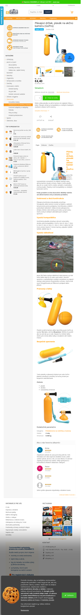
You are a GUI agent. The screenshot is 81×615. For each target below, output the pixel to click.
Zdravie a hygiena (12, 97)
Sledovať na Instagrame (58, 539)
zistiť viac (56, 2)
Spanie (9, 118)
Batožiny (9, 75)
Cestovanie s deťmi (13, 86)
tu (38, 604)
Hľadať (48, 12)
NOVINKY (10, 73)
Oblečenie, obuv (12, 121)
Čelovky (11, 110)
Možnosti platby (11, 512)
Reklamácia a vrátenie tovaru (15, 520)
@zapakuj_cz (49, 558)
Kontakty (8, 535)
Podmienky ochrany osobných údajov (18, 527)
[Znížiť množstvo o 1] (42, 99)
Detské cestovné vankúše (17, 94)
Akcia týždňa (13, 65)
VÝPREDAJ (10, 59)
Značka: (50, 29)
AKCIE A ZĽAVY (11, 62)
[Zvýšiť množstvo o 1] (42, 97)
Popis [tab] (37, 145)
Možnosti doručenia (63, 92)
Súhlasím (70, 595)
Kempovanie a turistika (14, 81)
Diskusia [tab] (44, 145)
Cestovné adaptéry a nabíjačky (18, 107)
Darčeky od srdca (14, 67)
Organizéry (10, 78)
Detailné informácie (41, 111)
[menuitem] (9, 18)
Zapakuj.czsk (49, 552)
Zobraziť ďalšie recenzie (66, 495)
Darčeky (9, 83)
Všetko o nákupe (11, 517)
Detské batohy (13, 89)
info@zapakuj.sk (50, 547)
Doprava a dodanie (12, 510)
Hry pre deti (12, 91)
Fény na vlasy (13, 113)
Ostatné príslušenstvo (16, 115)
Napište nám (10, 532)
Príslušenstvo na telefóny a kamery (20, 105)
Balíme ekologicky (11, 515)
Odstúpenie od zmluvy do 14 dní (16, 522)
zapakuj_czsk (49, 555)
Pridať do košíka (53, 98)
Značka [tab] (51, 145)
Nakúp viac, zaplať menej (17, 70)
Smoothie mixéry (14, 102)
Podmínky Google (47, 600)
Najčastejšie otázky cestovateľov (16, 530)
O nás (38, 5)
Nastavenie (25, 610)
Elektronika (10, 99)
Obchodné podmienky (13, 525)
